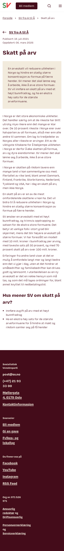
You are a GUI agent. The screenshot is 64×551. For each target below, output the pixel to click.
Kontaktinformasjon (18, 404)
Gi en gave (11, 431)
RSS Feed (10, 483)
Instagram (10, 476)
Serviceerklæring (14, 533)
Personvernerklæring (17, 525)
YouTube (9, 469)
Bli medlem (26, 6)
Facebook (10, 463)
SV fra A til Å (27, 18)
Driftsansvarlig (13, 517)
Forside (7, 18)
